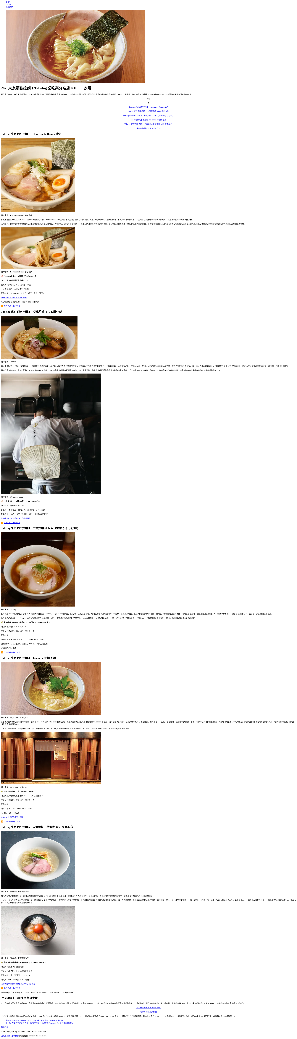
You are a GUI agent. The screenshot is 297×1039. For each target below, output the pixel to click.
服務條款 (15, 1036)
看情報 (8, 2)
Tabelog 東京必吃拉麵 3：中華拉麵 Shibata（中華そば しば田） (148, 116)
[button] (148, 101)
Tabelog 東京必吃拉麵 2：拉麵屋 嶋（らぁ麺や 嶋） (149, 111)
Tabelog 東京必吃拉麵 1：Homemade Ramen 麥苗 (148, 107)
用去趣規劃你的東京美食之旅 (148, 128)
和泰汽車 (4, 1027)
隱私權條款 (5, 1036)
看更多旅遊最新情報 (148, 1012)
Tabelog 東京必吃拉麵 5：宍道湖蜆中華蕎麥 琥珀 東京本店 (148, 124)
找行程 (8, 4)
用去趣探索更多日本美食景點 (148, 1008)
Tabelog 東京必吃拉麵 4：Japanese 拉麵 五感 (148, 120)
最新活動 (9, 7)
